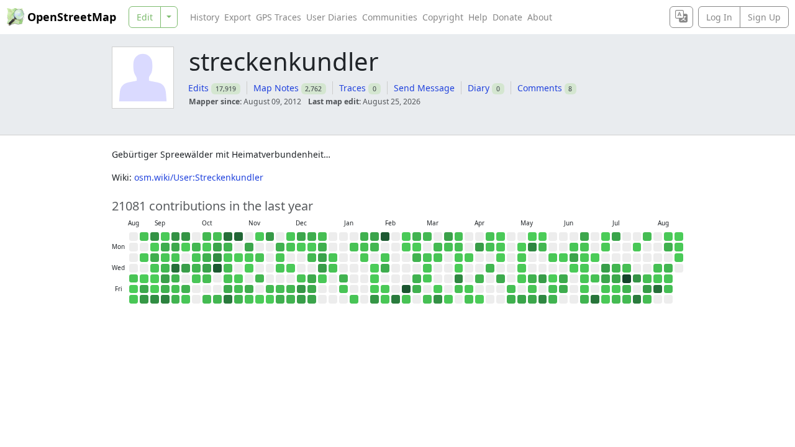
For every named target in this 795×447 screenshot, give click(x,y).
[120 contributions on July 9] (605, 278)
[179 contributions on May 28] (542, 278)
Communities (389, 17)
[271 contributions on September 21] (175, 236)
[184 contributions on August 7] (647, 289)
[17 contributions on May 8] (511, 289)
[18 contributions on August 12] (657, 268)
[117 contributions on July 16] (616, 278)
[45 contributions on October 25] (217, 299)
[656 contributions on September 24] (175, 268)
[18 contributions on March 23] (448, 247)
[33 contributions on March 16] (438, 247)
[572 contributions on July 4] (595, 299)
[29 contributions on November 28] (270, 289)
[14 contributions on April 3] (459, 289)
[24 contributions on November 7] (238, 289)
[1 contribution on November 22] (259, 299)
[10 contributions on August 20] (668, 278)
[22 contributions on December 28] (322, 236)
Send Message (424, 88)
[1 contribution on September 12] (154, 289)
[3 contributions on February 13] (385, 289)
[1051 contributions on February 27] (406, 289)
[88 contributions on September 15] (165, 247)
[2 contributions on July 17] (616, 289)
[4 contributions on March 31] (459, 257)
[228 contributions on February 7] (374, 299)
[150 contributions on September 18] (165, 278)
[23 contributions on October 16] (206, 278)
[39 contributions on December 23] (311, 257)
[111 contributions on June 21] (584, 236)
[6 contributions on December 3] (280, 268)
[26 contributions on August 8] (647, 299)
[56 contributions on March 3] (416, 257)
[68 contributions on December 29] (322, 247)
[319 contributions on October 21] (217, 257)
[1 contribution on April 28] (500, 257)
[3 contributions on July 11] (605, 299)
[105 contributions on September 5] (144, 289)
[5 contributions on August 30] (133, 299)
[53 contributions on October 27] (228, 247)
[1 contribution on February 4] (374, 268)
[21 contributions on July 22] (626, 268)
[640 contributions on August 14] (657, 289)
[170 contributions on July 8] (605, 268)
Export (237, 17)
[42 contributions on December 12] (290, 289)
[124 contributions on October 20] (217, 247)
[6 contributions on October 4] (185, 299)
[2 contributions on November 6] (238, 278)
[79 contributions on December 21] (311, 236)
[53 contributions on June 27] (584, 299)
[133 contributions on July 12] (616, 236)
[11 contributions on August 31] (144, 236)
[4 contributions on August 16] (668, 236)
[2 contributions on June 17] (574, 268)
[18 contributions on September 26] (175, 289)
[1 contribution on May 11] (521, 247)
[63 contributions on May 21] (532, 278)
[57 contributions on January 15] (343, 278)
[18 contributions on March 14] (427, 299)
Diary (478, 88)
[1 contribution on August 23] (679, 236)
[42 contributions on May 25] (542, 247)
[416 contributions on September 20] (165, 299)
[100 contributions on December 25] (311, 278)
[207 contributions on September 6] (144, 299)
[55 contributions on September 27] (175, 299)
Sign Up (764, 17)
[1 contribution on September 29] (185, 247)
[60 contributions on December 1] (280, 247)
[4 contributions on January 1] (322, 278)
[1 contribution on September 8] (154, 247)
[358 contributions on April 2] (459, 278)
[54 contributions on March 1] (416, 236)
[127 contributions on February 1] (374, 236)
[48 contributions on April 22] (490, 268)
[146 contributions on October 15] (206, 268)
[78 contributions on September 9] (154, 257)
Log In (719, 17)
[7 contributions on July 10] (605, 289)
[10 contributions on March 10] (427, 257)
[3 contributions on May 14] (521, 278)
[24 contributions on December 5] (280, 289)
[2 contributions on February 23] (406, 247)
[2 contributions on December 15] (301, 247)
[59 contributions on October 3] (185, 289)
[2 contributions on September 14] (165, 236)
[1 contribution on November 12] (249, 268)
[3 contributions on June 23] (584, 257)
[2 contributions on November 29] (270, 299)
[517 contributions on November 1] (228, 299)
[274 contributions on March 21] (438, 299)
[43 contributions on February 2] (374, 247)
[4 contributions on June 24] (584, 268)
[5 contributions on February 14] (385, 299)
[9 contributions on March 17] (438, 257)
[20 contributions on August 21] (668, 289)
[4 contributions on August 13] (657, 278)
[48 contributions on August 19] (668, 268)
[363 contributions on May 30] (542, 299)
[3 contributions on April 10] (469, 289)
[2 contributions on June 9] (563, 257)
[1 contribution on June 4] (552, 278)
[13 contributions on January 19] (354, 247)
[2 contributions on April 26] (500, 236)
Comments (539, 88)
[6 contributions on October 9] (196, 278)
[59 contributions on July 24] (626, 289)
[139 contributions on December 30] (322, 257)
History (204, 17)
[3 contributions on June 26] (584, 289)
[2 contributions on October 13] (206, 247)
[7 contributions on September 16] (165, 257)
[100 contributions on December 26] (311, 289)
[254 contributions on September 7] (154, 236)
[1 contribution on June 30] (595, 257)
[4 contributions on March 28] (448, 299)
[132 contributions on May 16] (521, 299)
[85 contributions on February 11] (385, 268)
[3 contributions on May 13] (521, 268)
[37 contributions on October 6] (196, 247)
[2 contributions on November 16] (259, 236)
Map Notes (276, 88)
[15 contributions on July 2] (595, 278)
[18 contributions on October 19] (217, 236)
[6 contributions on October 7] (196, 257)
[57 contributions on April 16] (479, 278)
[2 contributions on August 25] (679, 257)
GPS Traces (278, 17)
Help (478, 17)
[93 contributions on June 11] (563, 278)
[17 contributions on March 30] (459, 247)
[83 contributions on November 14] (249, 289)
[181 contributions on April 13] (479, 247)
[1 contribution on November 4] (238, 257)
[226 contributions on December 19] (301, 289)
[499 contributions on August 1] (637, 299)
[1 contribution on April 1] (459, 268)
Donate (507, 17)
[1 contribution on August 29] (133, 289)
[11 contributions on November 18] (259, 257)
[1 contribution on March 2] (416, 247)
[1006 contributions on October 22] (217, 268)
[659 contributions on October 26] (228, 236)
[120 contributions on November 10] (249, 247)
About (539, 17)
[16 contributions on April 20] (490, 247)
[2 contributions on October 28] (228, 257)
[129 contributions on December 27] (311, 299)
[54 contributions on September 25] (175, 278)
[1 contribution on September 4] (144, 278)
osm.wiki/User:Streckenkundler (198, 177)
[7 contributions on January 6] (333, 257)
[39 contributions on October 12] (206, 236)
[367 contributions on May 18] (532, 247)
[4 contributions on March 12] (427, 278)
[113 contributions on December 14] (301, 236)
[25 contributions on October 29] (228, 268)
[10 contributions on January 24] (354, 299)
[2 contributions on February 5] (374, 278)
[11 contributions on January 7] (333, 268)
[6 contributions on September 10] (154, 268)
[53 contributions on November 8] (238, 299)
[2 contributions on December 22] (311, 247)
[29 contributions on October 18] (206, 299)
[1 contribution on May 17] (532, 236)
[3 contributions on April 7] (469, 257)
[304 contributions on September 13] (154, 299)
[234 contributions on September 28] (185, 236)
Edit (145, 17)
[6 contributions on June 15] (574, 247)
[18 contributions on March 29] (459, 236)
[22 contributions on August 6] (647, 278)
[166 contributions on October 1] (185, 268)
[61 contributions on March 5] (416, 278)
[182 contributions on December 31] (322, 268)
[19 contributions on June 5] (552, 289)
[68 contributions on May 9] (511, 299)
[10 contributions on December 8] (290, 247)
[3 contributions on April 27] (500, 247)
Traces (352, 88)
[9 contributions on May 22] (532, 289)
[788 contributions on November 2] (238, 236)
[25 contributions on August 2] (647, 236)
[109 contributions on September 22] (175, 247)
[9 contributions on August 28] (133, 278)
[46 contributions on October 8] (196, 268)
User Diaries (331, 17)
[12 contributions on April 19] (490, 236)
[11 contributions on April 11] (469, 299)
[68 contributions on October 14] (206, 257)
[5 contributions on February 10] (385, 257)
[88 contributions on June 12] (563, 289)
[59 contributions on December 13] (290, 299)
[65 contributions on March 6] (416, 289)
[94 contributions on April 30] (500, 278)
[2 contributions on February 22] (406, 236)
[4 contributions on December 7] (290, 236)
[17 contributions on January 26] (364, 247)
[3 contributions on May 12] (521, 257)
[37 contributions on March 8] (427, 236)
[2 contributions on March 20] (438, 289)
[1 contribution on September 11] (154, 278)
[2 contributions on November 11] (249, 257)
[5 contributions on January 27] (364, 257)
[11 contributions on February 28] (406, 299)
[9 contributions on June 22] (584, 247)
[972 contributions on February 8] (385, 236)
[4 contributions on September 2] (144, 257)
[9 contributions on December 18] (301, 278)
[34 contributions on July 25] (626, 299)
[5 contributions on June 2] (552, 257)
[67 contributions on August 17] (668, 247)
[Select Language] (681, 17)
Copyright (442, 17)
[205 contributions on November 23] (270, 236)
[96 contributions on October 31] (228, 289)
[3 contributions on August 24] (679, 247)
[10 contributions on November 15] (249, 299)
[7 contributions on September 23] (175, 257)
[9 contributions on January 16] (343, 289)
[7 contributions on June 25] (584, 278)
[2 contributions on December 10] (290, 268)
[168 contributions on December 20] (301, 299)
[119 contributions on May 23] (532, 299)
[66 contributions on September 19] (165, 289)
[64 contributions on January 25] (364, 236)
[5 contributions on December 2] (280, 257)
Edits (198, 88)
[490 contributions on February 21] (395, 299)
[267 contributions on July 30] (637, 278)
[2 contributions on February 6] (374, 289)
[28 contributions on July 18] (616, 299)
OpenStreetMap (71, 16)
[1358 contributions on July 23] (626, 278)
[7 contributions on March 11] (427, 268)
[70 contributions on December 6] (280, 299)
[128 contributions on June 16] (574, 257)
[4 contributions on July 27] (637, 247)
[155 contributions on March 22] (448, 236)
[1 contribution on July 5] (605, 236)
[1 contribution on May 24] (542, 236)
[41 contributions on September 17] (165, 268)
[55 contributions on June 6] (552, 299)
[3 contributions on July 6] (605, 247)
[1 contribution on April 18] (479, 299)
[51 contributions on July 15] (616, 268)
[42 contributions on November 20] (259, 278)
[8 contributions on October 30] (228, 278)
